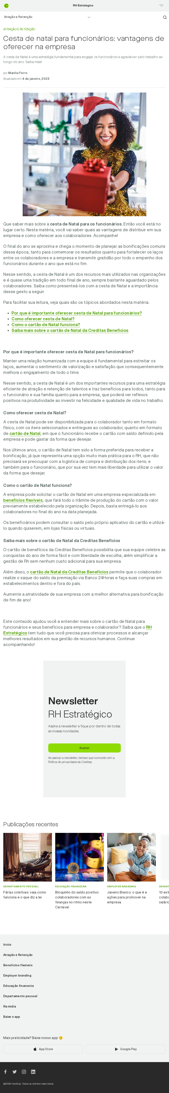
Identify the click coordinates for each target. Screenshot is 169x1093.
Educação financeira (18, 985)
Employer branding (17, 975)
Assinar (84, 748)
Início (7, 944)
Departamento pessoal (20, 996)
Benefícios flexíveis (18, 965)
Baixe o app (11, 1016)
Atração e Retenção (18, 16)
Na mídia (9, 1006)
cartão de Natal (25, 433)
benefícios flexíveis (23, 500)
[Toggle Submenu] (89, 17)
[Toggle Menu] (161, 6)
